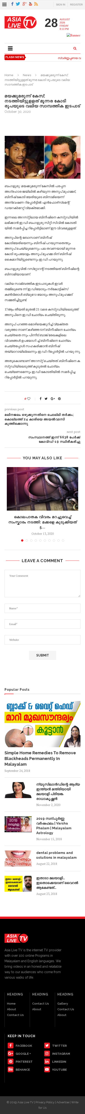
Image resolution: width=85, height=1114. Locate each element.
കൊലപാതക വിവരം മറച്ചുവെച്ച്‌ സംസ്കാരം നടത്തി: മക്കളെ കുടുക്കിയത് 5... (42, 522)
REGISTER (76, 4)
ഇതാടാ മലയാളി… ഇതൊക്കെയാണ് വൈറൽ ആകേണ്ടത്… (57, 883)
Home (9, 75)
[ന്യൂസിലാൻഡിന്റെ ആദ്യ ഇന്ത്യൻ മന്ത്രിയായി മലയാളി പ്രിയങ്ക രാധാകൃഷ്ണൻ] (18, 790)
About (11, 1009)
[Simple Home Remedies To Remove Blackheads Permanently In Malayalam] (42, 724)
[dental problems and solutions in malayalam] (18, 858)
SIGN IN (60, 4)
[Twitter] (18, 4)
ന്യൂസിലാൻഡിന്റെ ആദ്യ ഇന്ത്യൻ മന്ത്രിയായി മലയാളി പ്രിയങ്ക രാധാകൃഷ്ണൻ (58, 791)
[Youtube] (30, 4)
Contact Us (15, 1015)
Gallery (62, 1003)
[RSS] (36, 4)
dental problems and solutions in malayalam (56, 855)
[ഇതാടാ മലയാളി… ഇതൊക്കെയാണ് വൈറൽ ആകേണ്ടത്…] (18, 884)
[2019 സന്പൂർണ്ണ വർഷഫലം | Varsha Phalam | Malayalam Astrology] (18, 824)
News (27, 75)
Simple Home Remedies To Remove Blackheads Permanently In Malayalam (40, 758)
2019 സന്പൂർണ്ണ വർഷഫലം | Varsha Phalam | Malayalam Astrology (53, 826)
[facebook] (12, 4)
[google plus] (24, 4)
